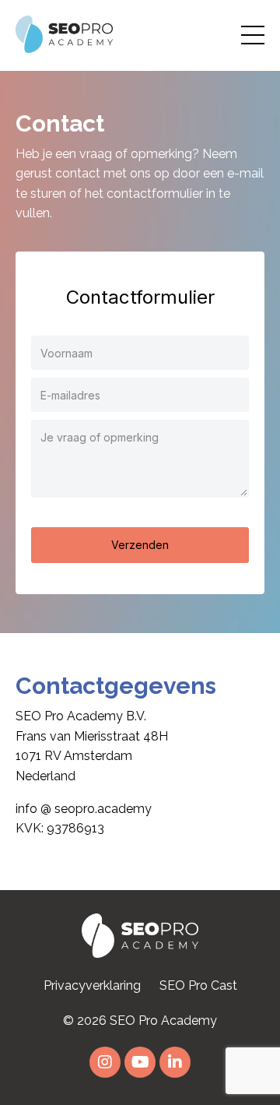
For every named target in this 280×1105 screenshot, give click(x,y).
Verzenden (140, 544)
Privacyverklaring (92, 985)
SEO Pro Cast (198, 985)
